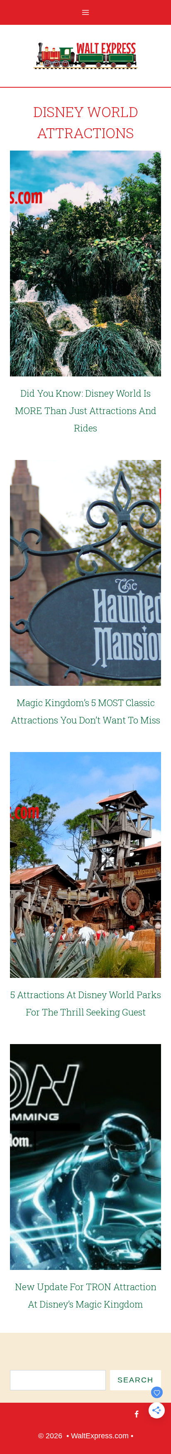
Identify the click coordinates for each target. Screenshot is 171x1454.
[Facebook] (136, 1414)
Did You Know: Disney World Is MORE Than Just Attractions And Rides (85, 410)
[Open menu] (85, 12)
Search (135, 1380)
